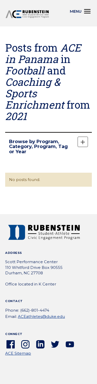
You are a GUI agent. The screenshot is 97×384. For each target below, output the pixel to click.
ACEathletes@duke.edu (41, 316)
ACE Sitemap (18, 353)
